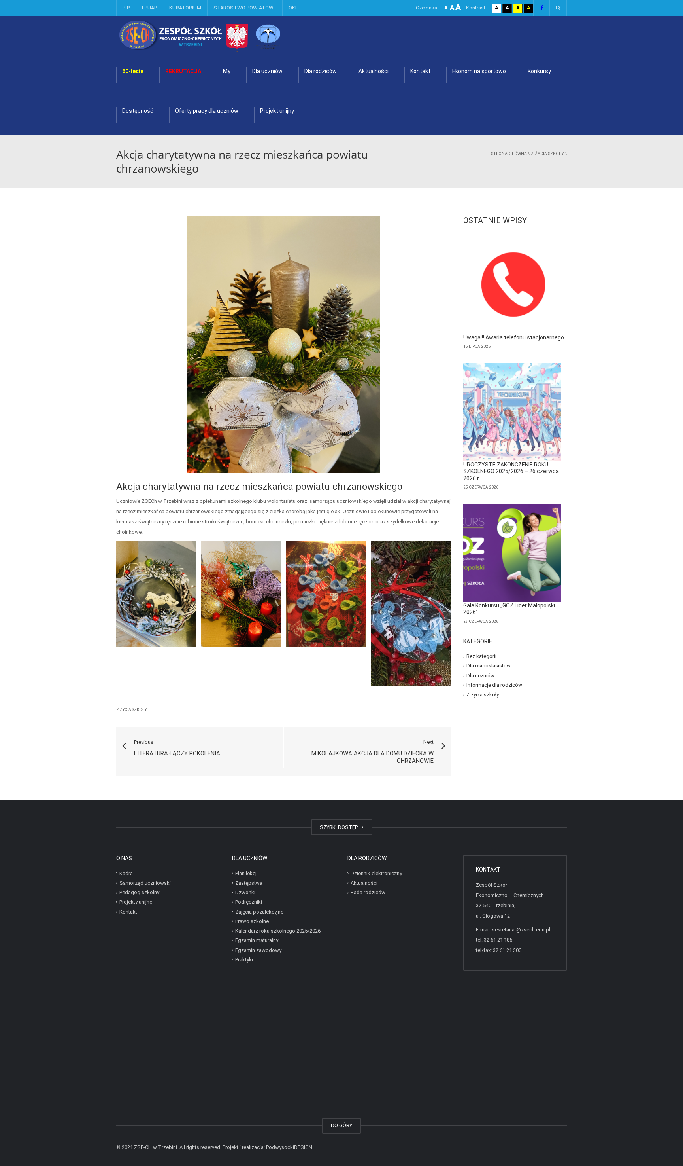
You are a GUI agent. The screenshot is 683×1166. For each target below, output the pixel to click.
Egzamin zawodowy (258, 950)
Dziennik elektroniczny (376, 873)
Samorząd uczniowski (145, 883)
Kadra (126, 873)
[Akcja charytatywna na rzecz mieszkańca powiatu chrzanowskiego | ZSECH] (220, 35)
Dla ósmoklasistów (488, 666)
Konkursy (539, 71)
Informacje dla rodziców (494, 685)
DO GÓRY (341, 1125)
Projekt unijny (277, 111)
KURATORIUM (185, 8)
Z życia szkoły (547, 153)
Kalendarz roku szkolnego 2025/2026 (278, 931)
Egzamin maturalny (256, 940)
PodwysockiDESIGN (289, 1147)
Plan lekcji (246, 873)
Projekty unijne (135, 902)
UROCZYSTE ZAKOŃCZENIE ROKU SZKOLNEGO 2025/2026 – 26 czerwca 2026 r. (511, 471)
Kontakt (420, 71)
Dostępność (137, 111)
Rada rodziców (368, 892)
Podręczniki (248, 902)
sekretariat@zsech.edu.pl (521, 930)
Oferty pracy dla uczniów (206, 111)
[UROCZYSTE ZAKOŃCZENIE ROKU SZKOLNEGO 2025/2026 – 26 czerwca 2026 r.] (512, 412)
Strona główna (509, 153)
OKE (293, 8)
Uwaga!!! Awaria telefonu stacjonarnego (513, 337)
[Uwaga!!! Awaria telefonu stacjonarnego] (512, 285)
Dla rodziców (320, 71)
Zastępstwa (248, 883)
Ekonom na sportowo (479, 71)
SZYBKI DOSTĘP (340, 827)
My (226, 71)
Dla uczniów (267, 71)
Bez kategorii (481, 656)
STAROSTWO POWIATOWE (244, 8)
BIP (126, 8)
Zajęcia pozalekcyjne (259, 911)
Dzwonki (245, 892)
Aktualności (373, 71)
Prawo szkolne (252, 921)
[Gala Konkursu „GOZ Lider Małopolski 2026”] (512, 553)
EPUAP (149, 8)
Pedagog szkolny (139, 892)
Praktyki (244, 960)
